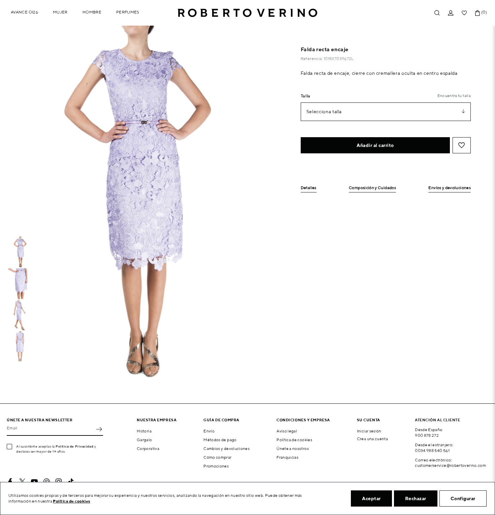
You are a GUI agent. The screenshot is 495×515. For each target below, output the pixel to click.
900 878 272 (427, 435)
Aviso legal (286, 430)
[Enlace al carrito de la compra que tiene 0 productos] (477, 13)
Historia (144, 430)
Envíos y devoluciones (449, 188)
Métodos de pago (219, 439)
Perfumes (127, 11)
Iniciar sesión (369, 430)
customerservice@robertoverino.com (450, 465)
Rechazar (415, 498)
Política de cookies (294, 439)
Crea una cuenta (372, 438)
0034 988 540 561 (432, 450)
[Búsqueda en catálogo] (437, 13)
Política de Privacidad (74, 446)
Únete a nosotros (292, 448)
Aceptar (371, 498)
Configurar (463, 498)
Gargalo (144, 439)
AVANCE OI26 (24, 11)
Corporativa (148, 448)
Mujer (60, 11)
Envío (208, 430)
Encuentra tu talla (454, 95)
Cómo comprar (217, 457)
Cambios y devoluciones (226, 448)
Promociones (216, 465)
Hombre (91, 11)
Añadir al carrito (375, 145)
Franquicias (287, 457)
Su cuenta (368, 420)
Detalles (309, 188)
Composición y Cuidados (372, 188)
